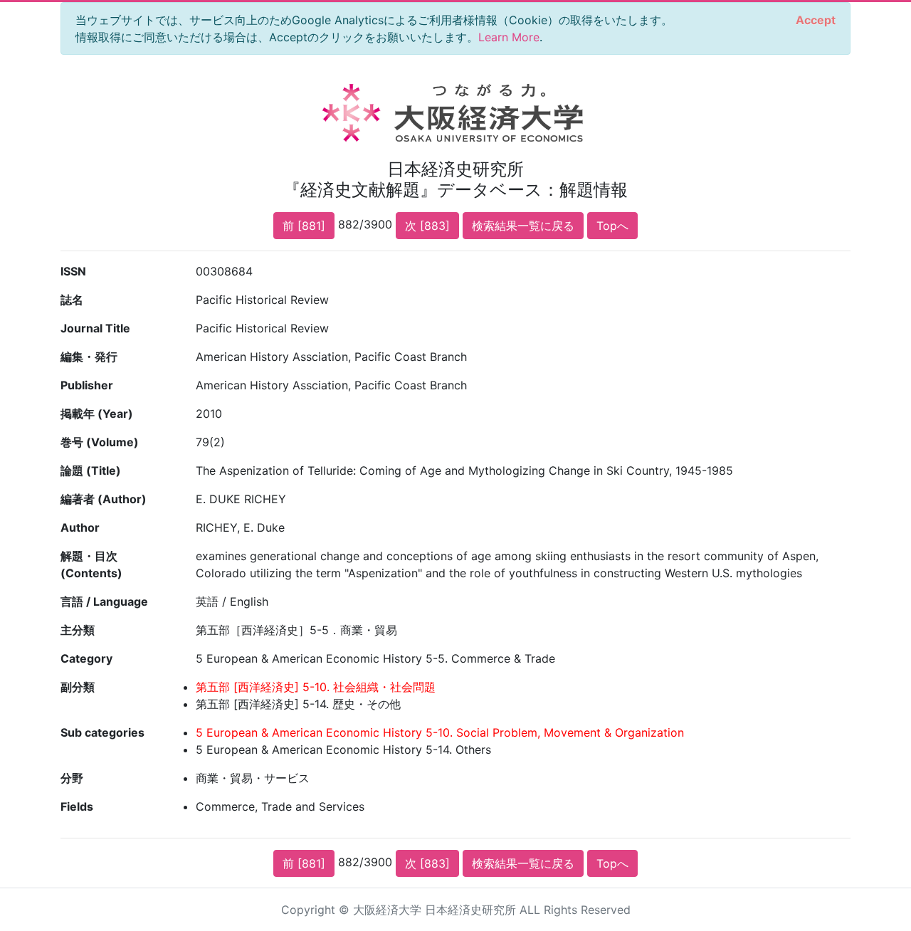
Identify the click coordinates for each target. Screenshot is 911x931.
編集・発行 (88, 356)
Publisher (86, 385)
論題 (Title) (90, 470)
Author (80, 527)
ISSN (73, 271)
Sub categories (102, 732)
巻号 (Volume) (99, 442)
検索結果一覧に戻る (523, 226)
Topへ (612, 226)
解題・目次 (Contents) (91, 564)
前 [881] (304, 226)
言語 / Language (104, 601)
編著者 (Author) (103, 499)
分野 (71, 778)
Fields (76, 806)
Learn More (508, 37)
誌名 (71, 300)
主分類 (77, 630)
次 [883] (427, 226)
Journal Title (95, 328)
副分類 (77, 687)
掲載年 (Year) (96, 413)
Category (86, 658)
